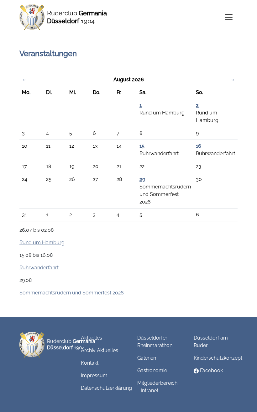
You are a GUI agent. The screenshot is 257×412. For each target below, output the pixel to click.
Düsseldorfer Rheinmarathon (154, 341)
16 (198, 146)
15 (141, 146)
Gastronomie (152, 370)
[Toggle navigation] (229, 17)
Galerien (146, 358)
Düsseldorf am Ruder (211, 341)
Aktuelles (91, 338)
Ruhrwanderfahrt (39, 268)
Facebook (211, 370)
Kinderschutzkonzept (218, 358)
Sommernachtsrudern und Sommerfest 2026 (71, 293)
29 (142, 179)
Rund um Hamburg (42, 243)
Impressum (94, 375)
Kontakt (89, 363)
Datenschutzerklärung (106, 388)
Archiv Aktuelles (99, 350)
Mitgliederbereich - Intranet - (157, 387)
